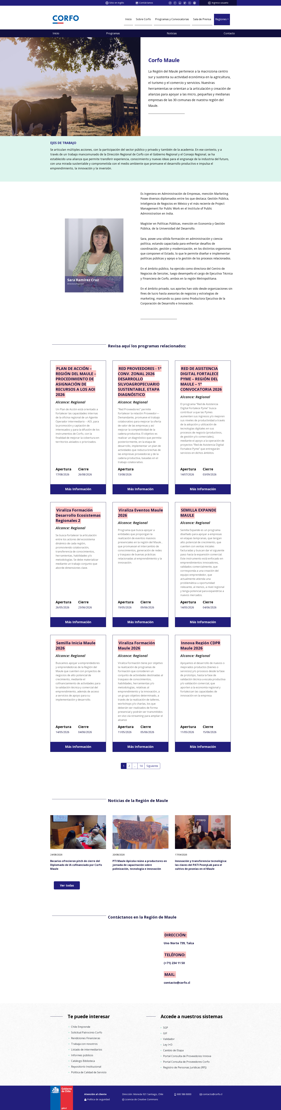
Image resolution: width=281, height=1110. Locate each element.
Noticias (172, 33)
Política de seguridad (98, 1099)
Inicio (128, 19)
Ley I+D (167, 1044)
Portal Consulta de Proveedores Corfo (186, 1062)
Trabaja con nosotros (84, 1044)
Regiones (221, 19)
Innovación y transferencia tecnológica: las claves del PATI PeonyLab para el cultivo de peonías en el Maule (201, 865)
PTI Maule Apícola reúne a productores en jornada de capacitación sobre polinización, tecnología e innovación (140, 865)
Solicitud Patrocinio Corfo (86, 1032)
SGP (165, 1027)
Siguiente (152, 766)
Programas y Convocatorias (172, 19)
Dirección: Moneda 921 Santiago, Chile (142, 1094)
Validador (169, 1039)
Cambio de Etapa (173, 1050)
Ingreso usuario (220, 2)
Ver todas (67, 885)
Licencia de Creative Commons (141, 1099)
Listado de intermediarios (86, 1049)
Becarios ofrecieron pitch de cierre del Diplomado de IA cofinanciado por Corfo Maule (76, 865)
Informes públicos (82, 1055)
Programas (113, 33)
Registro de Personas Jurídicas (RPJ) (185, 1067)
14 (141, 766)
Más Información (78, 489)
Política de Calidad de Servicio (89, 1072)
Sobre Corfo (143, 19)
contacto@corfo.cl (212, 1094)
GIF (165, 1033)
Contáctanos (146, 2)
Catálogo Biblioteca (83, 1061)
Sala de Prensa (202, 19)
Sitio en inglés (116, 2)
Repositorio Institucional (86, 1066)
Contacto (229, 33)
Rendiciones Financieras (85, 1038)
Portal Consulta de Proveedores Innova (187, 1056)
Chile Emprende (80, 1027)
